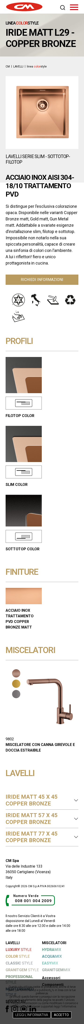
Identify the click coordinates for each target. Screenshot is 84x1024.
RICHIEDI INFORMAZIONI (42, 279)
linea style (37, 66)
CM (8, 66)
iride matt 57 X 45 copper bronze (32, 818)
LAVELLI (18, 66)
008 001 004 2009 (33, 900)
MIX (51, 949)
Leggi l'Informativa (31, 1015)
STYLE (19, 949)
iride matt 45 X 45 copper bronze (32, 800)
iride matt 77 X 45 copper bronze (32, 837)
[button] (12, 112)
